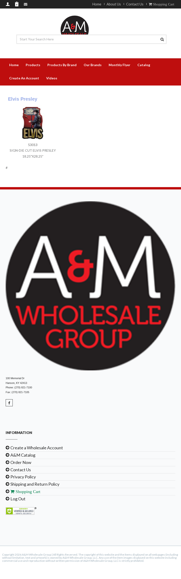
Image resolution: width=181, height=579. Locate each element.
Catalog (143, 65)
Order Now (20, 462)
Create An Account (24, 78)
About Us (114, 4)
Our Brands (93, 65)
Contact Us (135, 4)
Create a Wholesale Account (36, 447)
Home (96, 4)
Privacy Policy (23, 476)
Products (33, 65)
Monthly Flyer (119, 65)
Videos (51, 78)
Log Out (17, 498)
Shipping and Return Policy (34, 484)
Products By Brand (62, 65)
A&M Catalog (22, 455)
